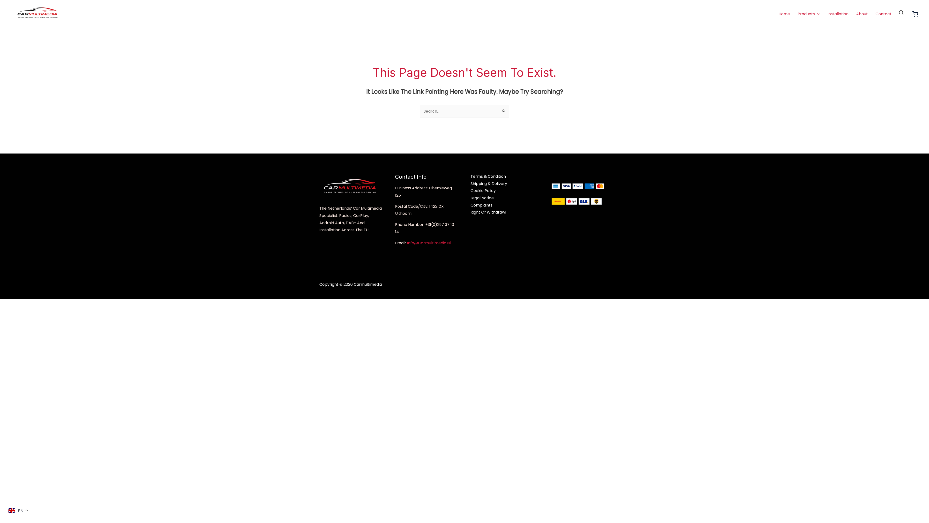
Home (784, 14)
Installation (837, 14)
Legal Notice (482, 198)
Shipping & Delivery (489, 183)
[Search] (901, 12)
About (862, 14)
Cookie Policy (483, 190)
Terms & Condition (488, 176)
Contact (884, 14)
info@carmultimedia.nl (429, 243)
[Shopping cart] (915, 14)
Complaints (482, 205)
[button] (817, 14)
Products (806, 14)
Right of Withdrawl (488, 212)
